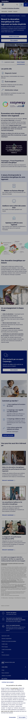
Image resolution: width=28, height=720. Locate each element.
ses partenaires (14, 688)
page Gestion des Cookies (7, 711)
